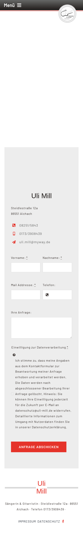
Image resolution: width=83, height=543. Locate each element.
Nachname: (52, 257)
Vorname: (19, 257)
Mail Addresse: (23, 285)
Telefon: (49, 285)
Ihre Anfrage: (21, 312)
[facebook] (63, 521)
